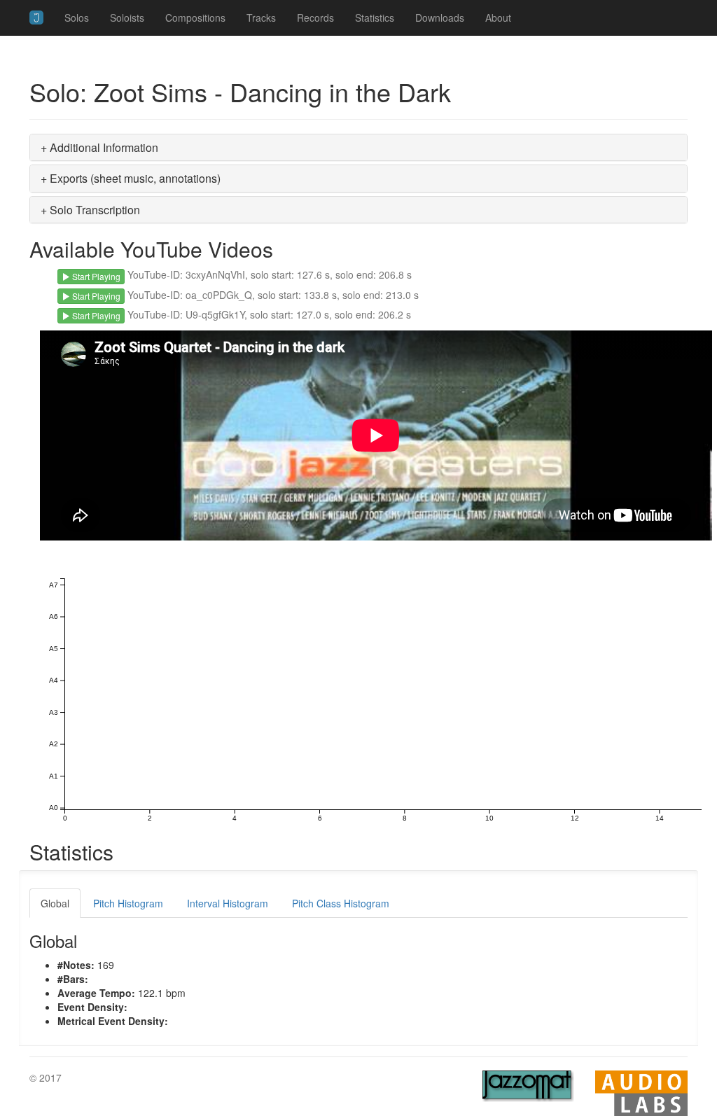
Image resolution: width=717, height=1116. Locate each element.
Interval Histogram (227, 903)
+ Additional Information (99, 147)
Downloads (439, 18)
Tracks (261, 18)
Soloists (127, 18)
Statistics (374, 18)
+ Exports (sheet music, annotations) (131, 178)
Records (315, 18)
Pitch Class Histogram (340, 903)
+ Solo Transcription (90, 210)
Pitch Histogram (128, 903)
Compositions (195, 18)
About (498, 18)
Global (55, 903)
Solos (76, 18)
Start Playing (95, 276)
